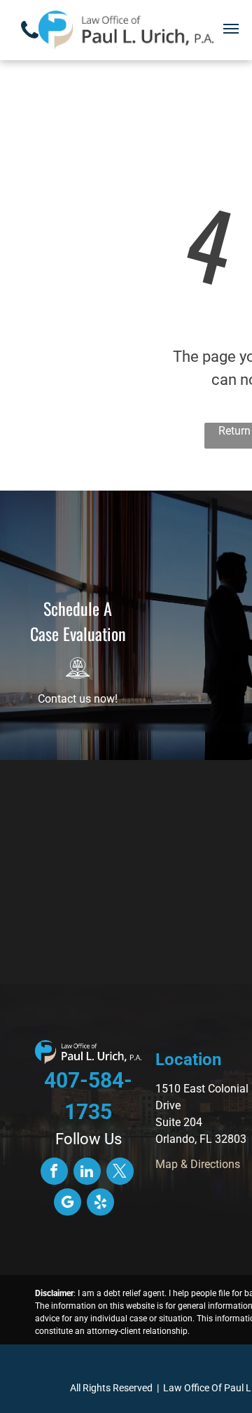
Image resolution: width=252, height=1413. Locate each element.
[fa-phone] (29, 43)
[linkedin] (87, 1173)
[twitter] (120, 1173)
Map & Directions (197, 1164)
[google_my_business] (67, 1203)
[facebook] (54, 1173)
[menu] (231, 29)
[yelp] (100, 1203)
